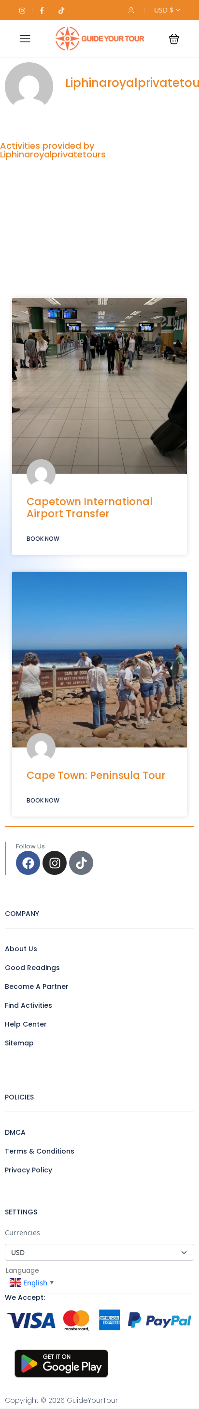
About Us (21, 949)
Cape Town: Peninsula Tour (96, 775)
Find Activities (28, 1005)
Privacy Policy (28, 1170)
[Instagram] (55, 863)
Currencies (22, 1232)
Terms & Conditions (39, 1151)
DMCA (15, 1132)
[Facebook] (28, 863)
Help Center (26, 1024)
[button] (174, 38)
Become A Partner (37, 986)
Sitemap (19, 1043)
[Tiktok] (81, 863)
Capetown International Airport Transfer (90, 507)
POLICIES (19, 1097)
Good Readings (32, 967)
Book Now (43, 539)
